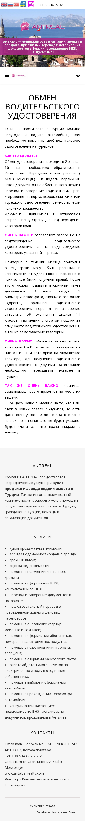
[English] (4, 4)
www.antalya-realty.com (24, 773)
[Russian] (10, 4)
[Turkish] (16, 4)
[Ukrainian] (23, 4)
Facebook (44, 812)
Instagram (59, 812)
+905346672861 (50, 5)
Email (72, 812)
